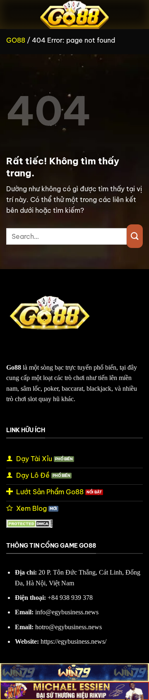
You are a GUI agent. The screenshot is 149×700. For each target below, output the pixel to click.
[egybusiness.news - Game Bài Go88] (74, 14)
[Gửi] (135, 236)
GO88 (15, 40)
